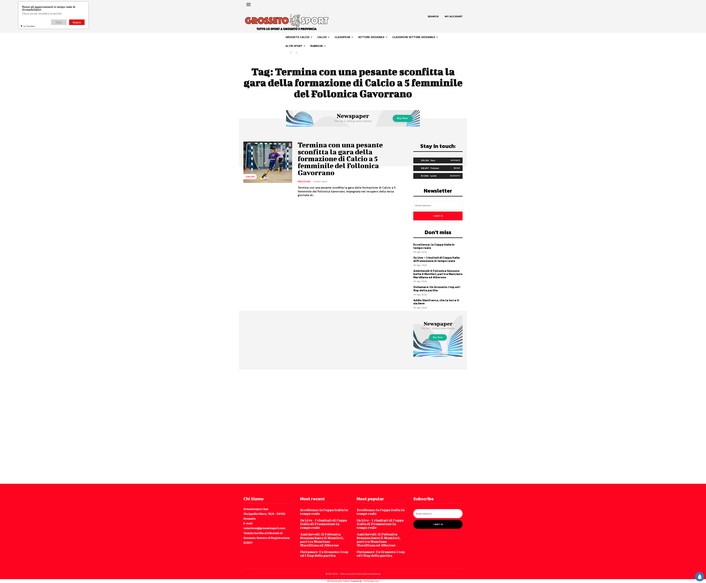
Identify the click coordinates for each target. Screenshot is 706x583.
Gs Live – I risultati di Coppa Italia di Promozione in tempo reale (436, 259)
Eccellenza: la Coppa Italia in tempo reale (433, 246)
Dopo (59, 22)
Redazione (304, 181)
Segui (457, 168)
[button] (433, 16)
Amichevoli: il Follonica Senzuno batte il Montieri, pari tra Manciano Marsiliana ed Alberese (437, 274)
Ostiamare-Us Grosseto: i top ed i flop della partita (436, 288)
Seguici (77, 22)
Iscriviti (455, 175)
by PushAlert (29, 26)
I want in (438, 216)
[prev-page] (290, 52)
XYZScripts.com (371, 581)
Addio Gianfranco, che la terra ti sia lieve (436, 302)
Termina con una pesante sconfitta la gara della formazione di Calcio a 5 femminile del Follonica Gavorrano (340, 159)
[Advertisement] (110, 426)
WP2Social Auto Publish (338, 581)
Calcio (250, 176)
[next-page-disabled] (296, 52)
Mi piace (455, 160)
